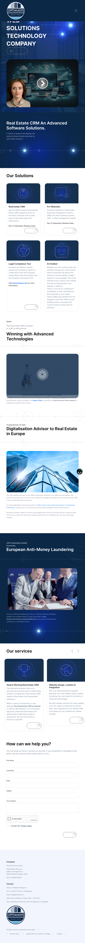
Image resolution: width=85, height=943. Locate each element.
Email (8, 781)
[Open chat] (80, 471)
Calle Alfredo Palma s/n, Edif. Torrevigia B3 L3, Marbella (29, 902)
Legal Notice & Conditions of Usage (38, 934)
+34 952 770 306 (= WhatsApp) (20, 891)
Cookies (59, 934)
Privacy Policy (14, 934)
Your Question (11, 801)
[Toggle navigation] (76, 10)
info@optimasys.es (17, 895)
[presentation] (73, 651)
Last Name (10, 770)
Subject (9, 791)
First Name (10, 760)
